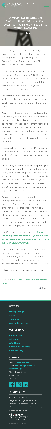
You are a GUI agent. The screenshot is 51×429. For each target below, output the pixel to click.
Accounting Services (18, 323)
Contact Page (15, 369)
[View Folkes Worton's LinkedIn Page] (25, 384)
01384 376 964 (22, 363)
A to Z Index (14, 343)
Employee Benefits (22, 280)
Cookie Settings (16, 351)
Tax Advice (14, 319)
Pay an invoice (15, 335)
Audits (12, 315)
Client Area (14, 339)
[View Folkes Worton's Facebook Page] (12, 384)
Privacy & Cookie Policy (19, 347)
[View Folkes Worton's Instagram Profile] (19, 384)
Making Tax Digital (17, 312)
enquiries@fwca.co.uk (25, 366)
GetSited (22, 424)
